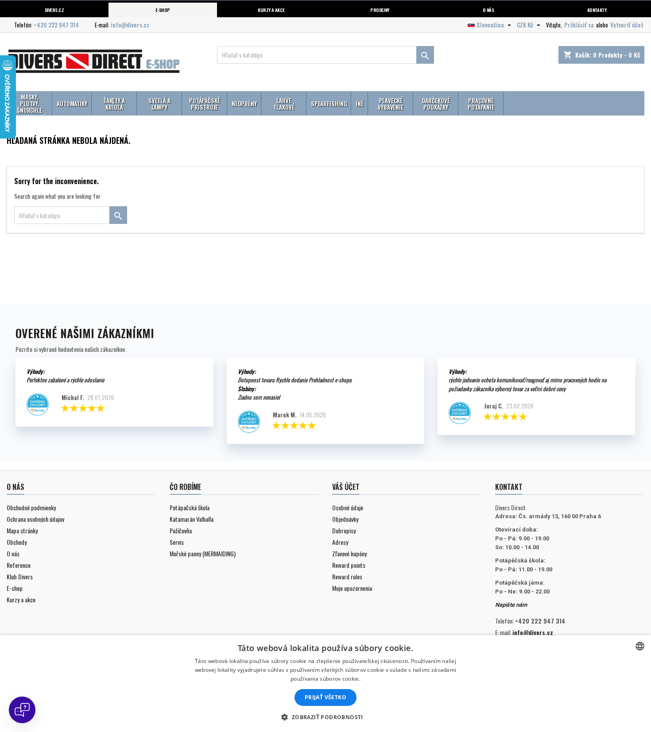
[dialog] (325, 683)
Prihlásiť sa (579, 24)
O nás (488, 9)
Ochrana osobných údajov (35, 519)
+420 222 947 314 (56, 24)
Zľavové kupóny (349, 553)
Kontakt (509, 487)
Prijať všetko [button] (325, 697)
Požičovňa (181, 530)
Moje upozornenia (352, 588)
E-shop (162, 9)
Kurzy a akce (21, 599)
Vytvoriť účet (626, 24)
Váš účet (346, 487)
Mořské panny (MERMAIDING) (203, 553)
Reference (19, 565)
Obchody (17, 542)
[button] (325, 717)
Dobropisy (344, 530)
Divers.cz (54, 9)
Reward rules (347, 576)
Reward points (348, 565)
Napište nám (511, 604)
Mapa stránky (22, 530)
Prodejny (379, 9)
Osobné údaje (347, 507)
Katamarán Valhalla (191, 519)
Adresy (340, 542)
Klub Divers (20, 576)
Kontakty (597, 9)
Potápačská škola (189, 507)
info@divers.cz (130, 24)
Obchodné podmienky (31, 507)
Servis (177, 542)
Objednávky (345, 519)
